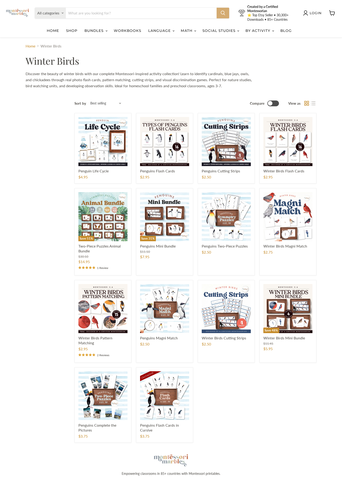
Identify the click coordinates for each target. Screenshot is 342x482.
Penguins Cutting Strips (221, 171)
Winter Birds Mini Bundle (284, 338)
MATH (187, 30)
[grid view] (306, 103)
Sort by (80, 103)
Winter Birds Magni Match (285, 246)
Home (30, 46)
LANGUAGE (160, 30)
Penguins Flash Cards (157, 171)
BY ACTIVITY (258, 30)
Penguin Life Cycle (93, 171)
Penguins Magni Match (159, 338)
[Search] (223, 13)
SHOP (71, 30)
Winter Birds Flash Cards (283, 171)
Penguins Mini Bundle (158, 246)
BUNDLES (94, 30)
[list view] (313, 103)
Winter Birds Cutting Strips (224, 338)
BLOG (286, 30)
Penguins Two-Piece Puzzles (225, 246)
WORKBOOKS (127, 30)
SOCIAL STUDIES (219, 30)
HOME (53, 30)
